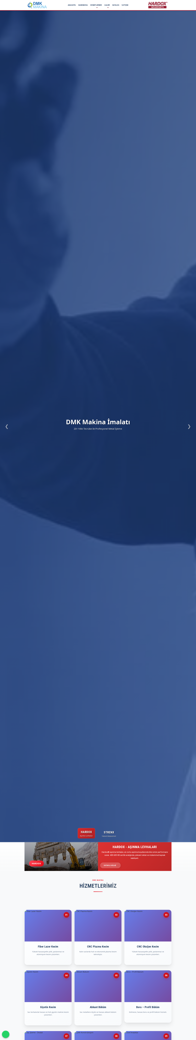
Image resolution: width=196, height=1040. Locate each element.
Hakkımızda (83, 5)
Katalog (115, 5)
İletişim (125, 5)
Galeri (107, 5)
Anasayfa (72, 5)
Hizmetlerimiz (96, 5)
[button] (6, 426)
